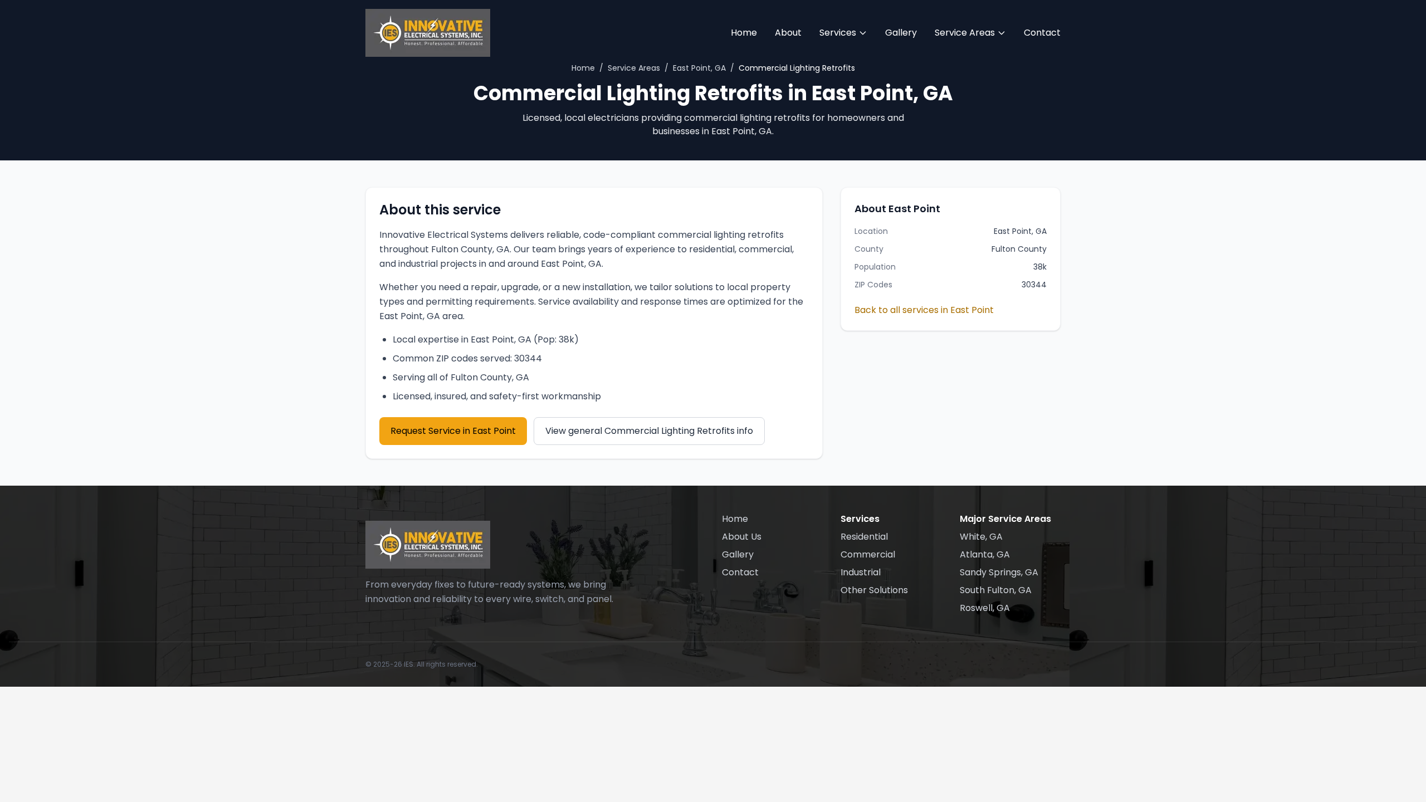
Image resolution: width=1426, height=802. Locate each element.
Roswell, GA (985, 608)
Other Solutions (874, 590)
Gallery (901, 32)
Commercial (868, 554)
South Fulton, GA (996, 590)
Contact (1042, 32)
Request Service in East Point (453, 430)
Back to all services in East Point (924, 310)
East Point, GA (699, 68)
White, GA (981, 536)
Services (837, 32)
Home (744, 32)
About (788, 32)
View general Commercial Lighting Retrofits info (649, 430)
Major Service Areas (1005, 518)
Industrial (861, 572)
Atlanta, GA (985, 554)
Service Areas (965, 32)
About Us (741, 536)
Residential (864, 536)
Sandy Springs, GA (999, 572)
